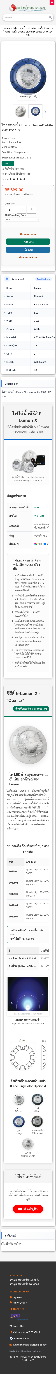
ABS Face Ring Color (16, 215)
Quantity (10, 203)
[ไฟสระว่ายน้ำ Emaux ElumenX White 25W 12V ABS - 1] (20, 111)
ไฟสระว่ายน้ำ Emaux (40, 28)
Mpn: (4, 146)
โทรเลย (29, 249)
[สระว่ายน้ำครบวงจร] (28, 8)
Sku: (4, 141)
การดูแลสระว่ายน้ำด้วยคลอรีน (24, 1279)
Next (45, 111)
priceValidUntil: (10, 157)
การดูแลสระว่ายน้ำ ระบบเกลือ (24, 1283)
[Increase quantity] (31, 210)
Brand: (5, 138)
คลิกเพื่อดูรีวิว (30, 1209)
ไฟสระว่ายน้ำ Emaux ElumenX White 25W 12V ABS (28, 33)
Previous (10, 111)
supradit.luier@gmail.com (33, 1344)
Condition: (7, 152)
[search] (50, 17)
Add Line (29, 241)
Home (7, 28)
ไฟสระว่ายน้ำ (20, 28)
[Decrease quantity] (21, 210)
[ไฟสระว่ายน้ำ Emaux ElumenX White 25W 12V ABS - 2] (35, 111)
